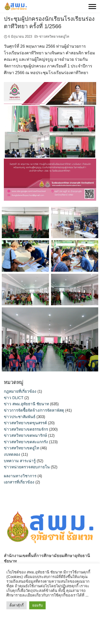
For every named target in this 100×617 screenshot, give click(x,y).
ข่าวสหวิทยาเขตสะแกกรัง (26, 442)
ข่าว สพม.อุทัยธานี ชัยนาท (26, 404)
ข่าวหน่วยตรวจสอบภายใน (27, 467)
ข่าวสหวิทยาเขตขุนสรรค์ (25, 423)
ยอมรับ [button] (37, 605)
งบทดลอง (12, 454)
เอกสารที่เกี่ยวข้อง (19, 482)
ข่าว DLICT (13, 398)
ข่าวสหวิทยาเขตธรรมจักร (26, 429)
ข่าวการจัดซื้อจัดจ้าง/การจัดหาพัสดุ (34, 410)
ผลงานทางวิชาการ (20, 476)
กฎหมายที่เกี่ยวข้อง (20, 391)
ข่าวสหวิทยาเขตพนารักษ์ (25, 435)
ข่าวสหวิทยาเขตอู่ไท (54, 36)
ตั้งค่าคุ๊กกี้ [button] (16, 605)
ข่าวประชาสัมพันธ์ (19, 416)
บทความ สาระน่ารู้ (20, 461)
